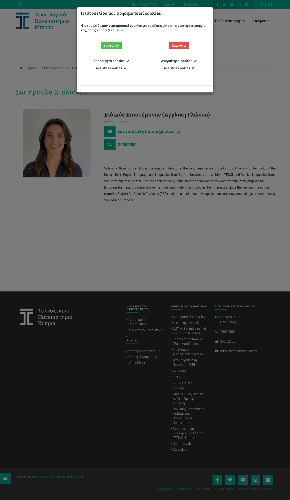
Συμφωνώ (111, 45)
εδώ (119, 30)
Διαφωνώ (179, 45)
